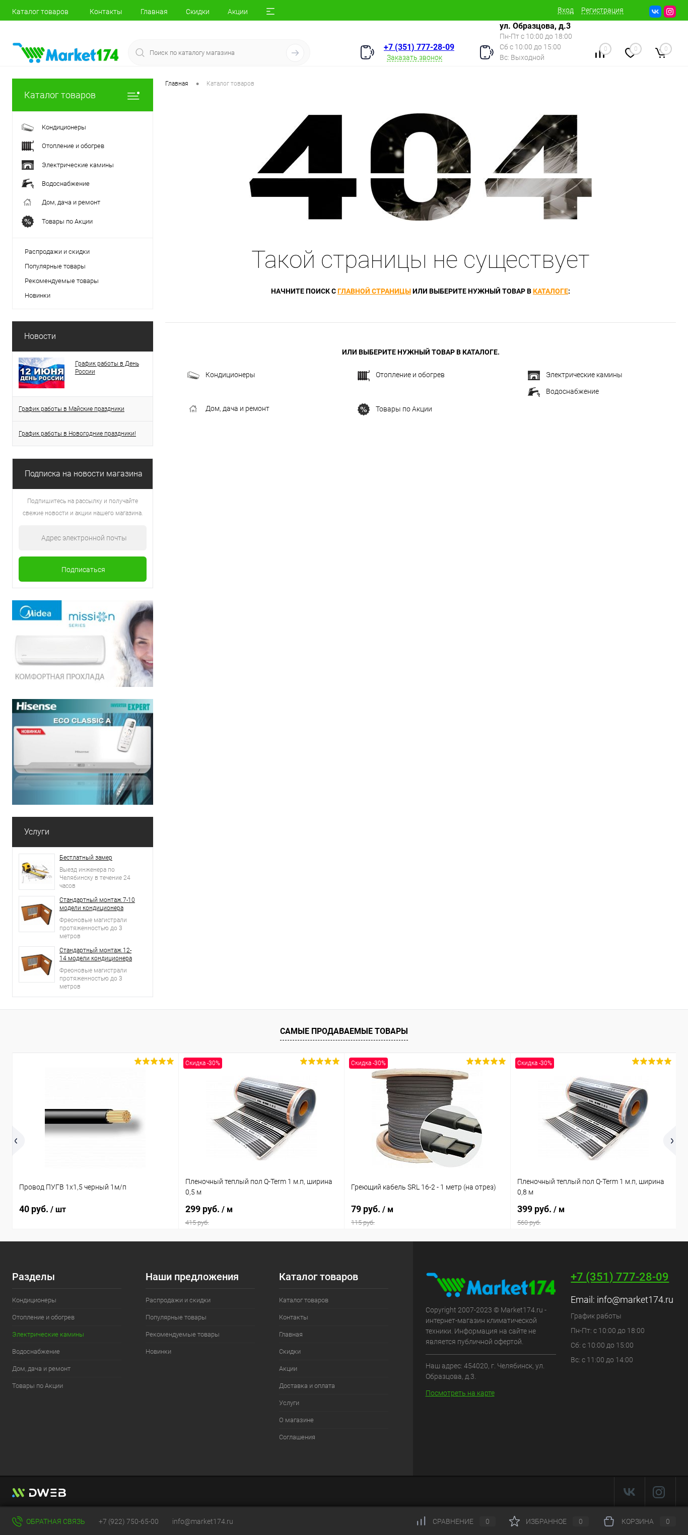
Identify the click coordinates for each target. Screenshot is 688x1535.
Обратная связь (55, 1521)
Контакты (106, 12)
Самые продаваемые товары (344, 1031)
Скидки (198, 12)
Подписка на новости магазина (84, 473)
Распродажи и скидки (57, 251)
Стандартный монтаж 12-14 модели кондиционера (95, 954)
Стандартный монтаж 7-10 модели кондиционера (97, 904)
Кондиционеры (230, 375)
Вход (566, 10)
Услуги (36, 831)
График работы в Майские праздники (71, 408)
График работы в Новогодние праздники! (77, 433)
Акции (238, 12)
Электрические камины (584, 375)
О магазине (296, 1420)
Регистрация (602, 10)
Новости (40, 336)
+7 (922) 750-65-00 (129, 1521)
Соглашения (297, 1437)
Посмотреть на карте (460, 1393)
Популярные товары (55, 266)
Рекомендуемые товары (62, 281)
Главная (154, 12)
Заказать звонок (414, 57)
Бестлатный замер (85, 857)
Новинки (37, 295)
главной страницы (374, 291)
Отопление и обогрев (410, 375)
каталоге (550, 291)
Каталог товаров (40, 12)
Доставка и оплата (307, 1385)
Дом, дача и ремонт (237, 408)
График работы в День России (107, 367)
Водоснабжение (572, 391)
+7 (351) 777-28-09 (419, 47)
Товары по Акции (404, 408)
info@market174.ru (635, 1299)
